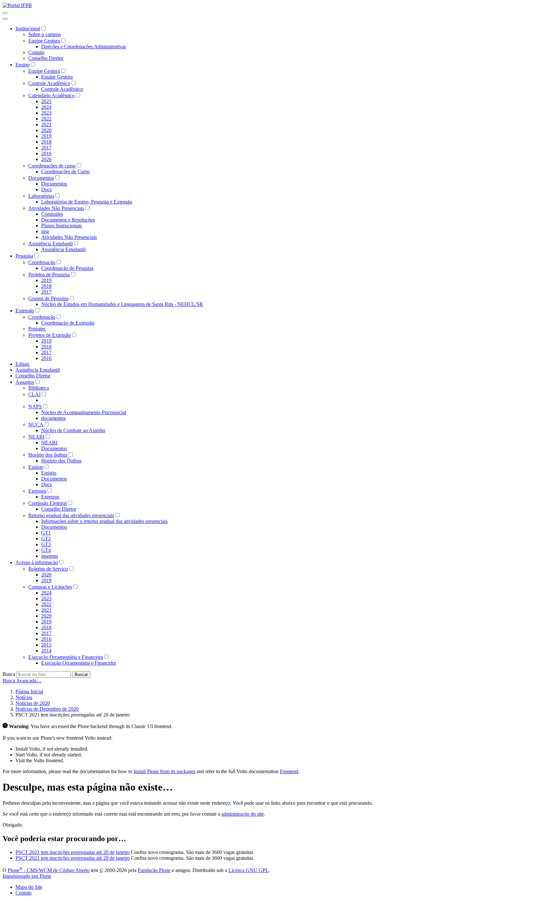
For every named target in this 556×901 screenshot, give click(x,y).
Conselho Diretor (45, 58)
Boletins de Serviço (48, 569)
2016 (46, 153)
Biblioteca (38, 388)
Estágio (35, 467)
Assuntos (24, 382)
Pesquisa (24, 256)
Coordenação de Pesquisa (67, 268)
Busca (9, 674)
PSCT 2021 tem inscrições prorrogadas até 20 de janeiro (72, 852)
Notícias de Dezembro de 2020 (47, 709)
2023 (46, 113)
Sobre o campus (44, 34)
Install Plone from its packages (164, 771)
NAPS (35, 406)
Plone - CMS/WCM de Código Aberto (48, 870)
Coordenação (41, 262)
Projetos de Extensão (49, 335)
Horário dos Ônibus (61, 460)
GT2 (46, 538)
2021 (46, 124)
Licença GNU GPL (248, 870)
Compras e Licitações (50, 587)
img (45, 231)
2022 (46, 118)
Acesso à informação (36, 562)
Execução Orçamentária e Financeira (65, 657)
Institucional (27, 28)
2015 (46, 645)
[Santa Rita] (17, 5)
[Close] (5, 19)
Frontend (289, 771)
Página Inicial (29, 691)
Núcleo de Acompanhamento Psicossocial (83, 412)
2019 (46, 136)
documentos (53, 418)
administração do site (242, 814)
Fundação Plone (154, 870)
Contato (36, 52)
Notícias (23, 697)
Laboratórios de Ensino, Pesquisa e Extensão (86, 201)
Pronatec (37, 328)
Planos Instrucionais (61, 225)
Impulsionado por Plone (27, 876)
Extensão (24, 310)
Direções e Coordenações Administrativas (83, 46)
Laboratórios (41, 196)
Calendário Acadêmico (51, 95)
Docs (46, 189)
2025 (46, 101)
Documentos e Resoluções (68, 220)
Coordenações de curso (52, 165)
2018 (46, 142)
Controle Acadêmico (49, 83)
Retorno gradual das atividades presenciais (71, 515)
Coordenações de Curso (65, 171)
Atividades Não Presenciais (56, 208)
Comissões (52, 214)
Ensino (22, 64)
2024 (46, 107)
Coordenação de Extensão (67, 323)
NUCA (35, 424)
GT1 (46, 533)
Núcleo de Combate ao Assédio (73, 430)
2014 (46, 650)
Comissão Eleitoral (47, 503)
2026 (46, 159)
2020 (46, 130)
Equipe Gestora (44, 40)
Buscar (81, 674)
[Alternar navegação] (5, 13)
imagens (49, 556)
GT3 (46, 544)
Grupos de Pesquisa (48, 298)
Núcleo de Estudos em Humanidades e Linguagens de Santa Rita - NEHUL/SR (122, 304)
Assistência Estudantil (50, 243)
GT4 (46, 550)
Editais (22, 364)
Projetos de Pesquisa (49, 274)
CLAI (34, 394)
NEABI (36, 437)
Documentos (41, 178)
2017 (46, 147)
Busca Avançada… (22, 680)
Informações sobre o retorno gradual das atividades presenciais (104, 521)
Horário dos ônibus (47, 455)
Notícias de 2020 (32, 703)
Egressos (37, 491)
